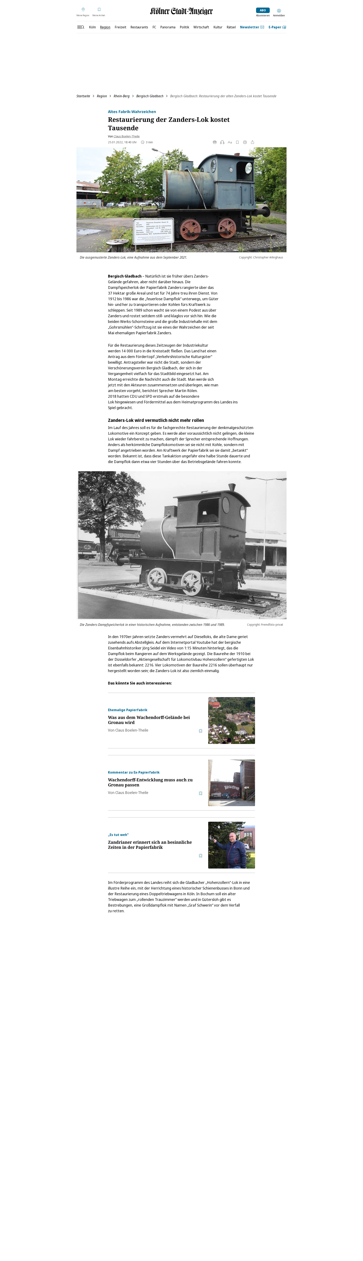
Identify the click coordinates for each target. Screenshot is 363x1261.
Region (102, 96)
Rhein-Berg (122, 96)
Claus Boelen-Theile (127, 136)
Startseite (83, 96)
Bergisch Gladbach (149, 96)
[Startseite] (181, 11)
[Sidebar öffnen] (80, 27)
